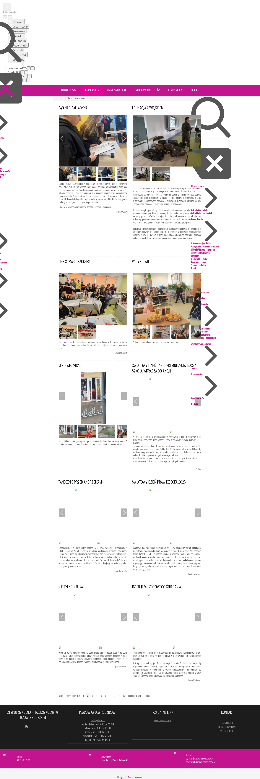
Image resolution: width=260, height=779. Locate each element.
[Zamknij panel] (10, 17)
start (61, 695)
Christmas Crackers (74, 261)
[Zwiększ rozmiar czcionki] (26, 72)
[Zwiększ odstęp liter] (28, 80)
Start (69, 98)
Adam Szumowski (135, 777)
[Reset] (5, 17)
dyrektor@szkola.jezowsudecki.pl (199, 758)
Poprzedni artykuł (73, 695)
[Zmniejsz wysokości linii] (26, 76)
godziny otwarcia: (97, 720)
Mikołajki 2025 (69, 365)
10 (124, 695)
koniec (147, 695)
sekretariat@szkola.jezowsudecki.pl (200, 762)
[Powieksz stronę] (33, 68)
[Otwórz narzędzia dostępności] (7, 7)
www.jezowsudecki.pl (162, 720)
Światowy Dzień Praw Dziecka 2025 (159, 482)
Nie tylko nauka (70, 586)
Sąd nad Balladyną (72, 108)
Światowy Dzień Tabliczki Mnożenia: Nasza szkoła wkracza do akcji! (164, 368)
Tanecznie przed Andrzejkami (80, 482)
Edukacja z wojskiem (147, 108)
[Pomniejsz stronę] (29, 68)
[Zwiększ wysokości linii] (30, 76)
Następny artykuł (134, 695)
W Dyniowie (141, 261)
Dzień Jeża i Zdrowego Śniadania (156, 586)
